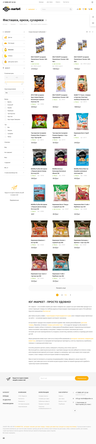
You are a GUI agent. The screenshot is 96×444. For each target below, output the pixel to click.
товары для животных (55, 325)
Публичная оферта (44, 401)
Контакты (21, 398)
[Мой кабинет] (92, 2)
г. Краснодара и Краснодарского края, (58, 316)
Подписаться (81, 378)
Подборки (7, 399)
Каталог (6, 392)
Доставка (61, 398)
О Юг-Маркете (22, 396)
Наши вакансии (22, 406)
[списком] (89, 31)
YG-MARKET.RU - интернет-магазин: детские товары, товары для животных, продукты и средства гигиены (45, 426)
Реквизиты (21, 401)
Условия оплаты (43, 396)
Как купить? (63, 392)
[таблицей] (92, 31)
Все (66, 295)
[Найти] (70, 9)
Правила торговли (44, 404)
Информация (44, 392)
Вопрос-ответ (63, 401)
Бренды (6, 396)
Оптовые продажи (23, 404)
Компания (22, 392)
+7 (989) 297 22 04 (9, 2)
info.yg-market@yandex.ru (84, 398)
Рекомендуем (8, 403)
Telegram (75, 411)
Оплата (61, 396)
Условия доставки (44, 398)
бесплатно (46, 311)
